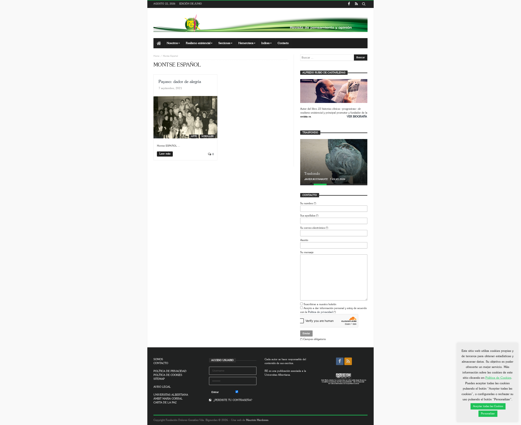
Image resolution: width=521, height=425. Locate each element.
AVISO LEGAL (162, 387)
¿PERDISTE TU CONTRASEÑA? (232, 400)
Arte (194, 136)
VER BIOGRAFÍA (357, 116)
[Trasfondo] (333, 161)
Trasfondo (312, 174)
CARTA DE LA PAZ (165, 402)
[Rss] (356, 4)
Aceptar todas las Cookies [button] (488, 406)
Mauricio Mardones (257, 420)
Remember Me (247, 392)
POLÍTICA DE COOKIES (167, 375)
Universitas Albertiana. (278, 375)
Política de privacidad (320, 312)
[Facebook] (348, 4)
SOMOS (158, 359)
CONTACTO (160, 363)
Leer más (164, 153)
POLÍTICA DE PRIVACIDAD (169, 371)
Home (156, 56)
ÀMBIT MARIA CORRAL (168, 398)
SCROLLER (207, 136)
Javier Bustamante (316, 179)
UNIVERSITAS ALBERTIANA (170, 395)
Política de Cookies (498, 377)
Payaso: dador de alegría (180, 82)
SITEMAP (159, 379)
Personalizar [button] (488, 413)
